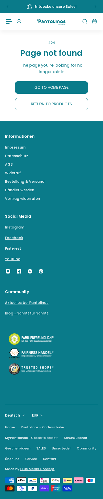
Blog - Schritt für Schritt (26, 313)
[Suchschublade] (85, 21)
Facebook (14, 237)
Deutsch (12, 415)
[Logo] (51, 22)
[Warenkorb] (94, 21)
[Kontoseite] (19, 21)
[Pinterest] (41, 271)
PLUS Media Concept (37, 469)
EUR (35, 415)
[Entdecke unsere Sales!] (51, 7)
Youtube (12, 258)
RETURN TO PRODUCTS (51, 104)
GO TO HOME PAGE (51, 87)
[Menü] (9, 21)
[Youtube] (30, 271)
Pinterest (13, 248)
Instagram (14, 227)
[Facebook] (19, 271)
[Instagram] (8, 271)
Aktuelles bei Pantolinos (26, 302)
